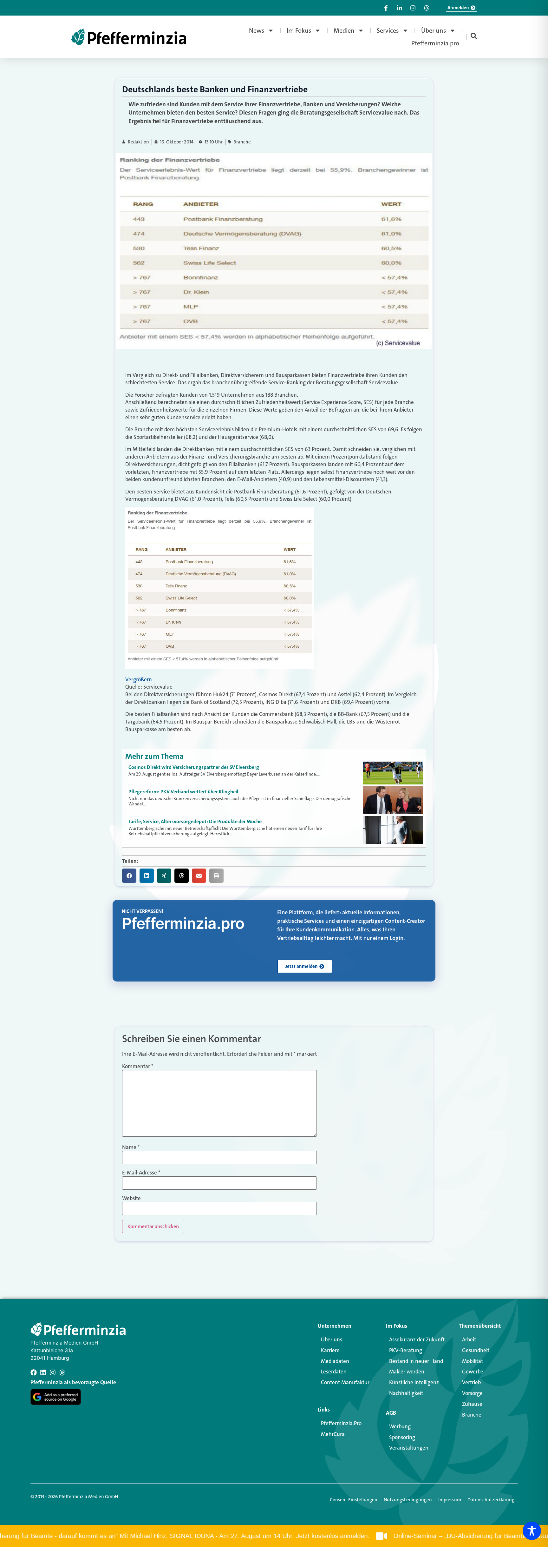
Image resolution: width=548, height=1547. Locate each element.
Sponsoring (402, 1437)
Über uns (433, 30)
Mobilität (472, 1361)
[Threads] (62, 1372)
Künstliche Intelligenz (414, 1382)
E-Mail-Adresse (141, 1172)
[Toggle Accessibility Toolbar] (532, 1531)
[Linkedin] (43, 1372)
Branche (242, 142)
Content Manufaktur (345, 1382)
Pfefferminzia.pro (435, 43)
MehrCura (333, 1434)
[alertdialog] (274, 1536)
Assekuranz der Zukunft (417, 1339)
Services (388, 30)
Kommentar (137, 1066)
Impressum (449, 1500)
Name (131, 1147)
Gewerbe (472, 1371)
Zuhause (472, 1403)
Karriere (330, 1350)
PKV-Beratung (405, 1350)
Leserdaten (334, 1371)
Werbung (400, 1426)
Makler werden (406, 1371)
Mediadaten (335, 1361)
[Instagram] (52, 1372)
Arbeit (469, 1339)
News (256, 30)
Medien (344, 30)
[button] (129, 876)
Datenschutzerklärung (490, 1500)
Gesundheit (475, 1350)
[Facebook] (33, 1372)
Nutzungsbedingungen (408, 1500)
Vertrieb (471, 1382)
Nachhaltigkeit (406, 1393)
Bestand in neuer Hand (416, 1361)
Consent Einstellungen (353, 1500)
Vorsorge (472, 1393)
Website (131, 1198)
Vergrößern (138, 679)
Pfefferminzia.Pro (341, 1423)
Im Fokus (299, 30)
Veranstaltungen (408, 1447)
